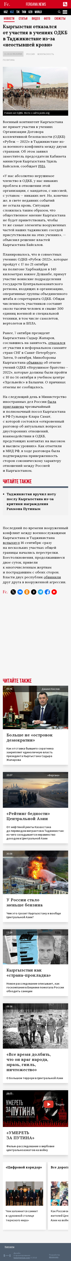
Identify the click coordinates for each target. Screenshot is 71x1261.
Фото (47, 19)
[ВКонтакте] (20, 592)
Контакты (9, 1246)
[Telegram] (40, 592)
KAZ (6, 12)
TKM (24, 12)
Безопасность (45, 54)
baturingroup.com (22, 1258)
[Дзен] (33, 592)
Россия (30, 54)
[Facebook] (47, 592)
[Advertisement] (35, 639)
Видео (36, 19)
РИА (41, 166)
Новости (9, 19)
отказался (56, 343)
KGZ (12, 12)
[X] (13, 592)
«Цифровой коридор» (24, 1167)
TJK (18, 12)
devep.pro (53, 1257)
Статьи (23, 19)
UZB (30, 12)
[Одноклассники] (27, 592)
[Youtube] (54, 592)
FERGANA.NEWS (36, 4)
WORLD (38, 12)
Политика (9, 59)
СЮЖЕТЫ (60, 19)
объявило (35, 362)
